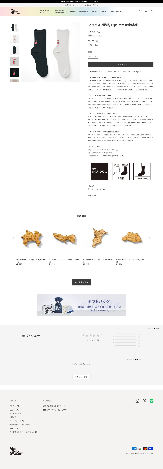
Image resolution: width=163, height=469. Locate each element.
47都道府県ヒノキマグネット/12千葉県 (97, 260)
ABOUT (104, 11)
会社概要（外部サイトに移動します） (24, 432)
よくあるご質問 (15, 413)
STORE (94, 11)
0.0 (102, 335)
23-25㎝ (94, 45)
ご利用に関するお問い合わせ (54, 406)
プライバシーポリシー (18, 421)
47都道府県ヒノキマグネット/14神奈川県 (30, 260)
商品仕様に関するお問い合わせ (55, 409)
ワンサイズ (93, 41)
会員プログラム (15, 409)
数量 (90, 52)
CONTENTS (83, 11)
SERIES (73, 11)
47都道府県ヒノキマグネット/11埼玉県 (131, 260)
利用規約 (13, 417)
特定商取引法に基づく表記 (20, 424)
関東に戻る (83, 282)
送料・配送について (95, 35)
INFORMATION (116, 11)
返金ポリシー (15, 428)
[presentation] (13, 238)
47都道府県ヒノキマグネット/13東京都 (64, 260)
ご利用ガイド (15, 406)
